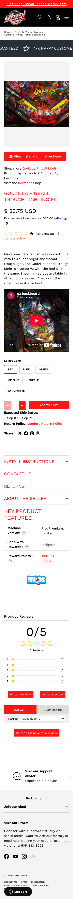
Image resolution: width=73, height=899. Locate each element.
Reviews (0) (20, 709)
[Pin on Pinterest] (32, 433)
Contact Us (10, 881)
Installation (38, 881)
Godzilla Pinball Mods (28, 32)
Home (7, 32)
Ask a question (46, 233)
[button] (17, 233)
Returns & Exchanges (16, 885)
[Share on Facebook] (26, 433)
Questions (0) (52, 709)
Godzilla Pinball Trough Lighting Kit (24, 34)
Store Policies (41, 885)
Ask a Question (52, 694)
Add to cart (49, 405)
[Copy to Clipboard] (38, 433)
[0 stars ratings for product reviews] (36, 644)
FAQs (24, 881)
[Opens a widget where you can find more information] (18, 892)
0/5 (36, 632)
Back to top (34, 798)
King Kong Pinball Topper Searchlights (36, 4)
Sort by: (13, 718)
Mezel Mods (20, 875)
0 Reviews (37, 650)
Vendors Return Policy (44, 424)
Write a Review (20, 694)
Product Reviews (18, 616)
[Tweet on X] (20, 433)
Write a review (15, 238)
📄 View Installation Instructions (35, 156)
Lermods (25, 183)
